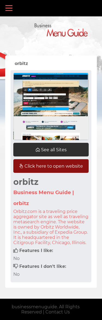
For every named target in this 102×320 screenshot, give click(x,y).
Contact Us (57, 312)
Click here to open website (53, 166)
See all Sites (53, 149)
